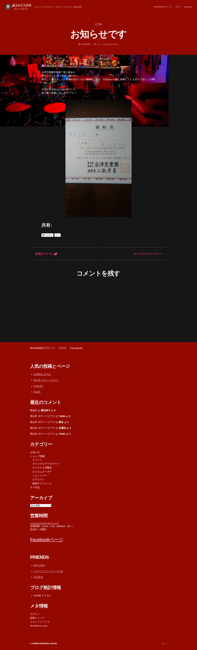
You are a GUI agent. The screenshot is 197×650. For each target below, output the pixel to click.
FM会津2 (38, 386)
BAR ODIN (39, 565)
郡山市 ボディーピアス (46, 380)
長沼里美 (38, 577)
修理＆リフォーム (42, 483)
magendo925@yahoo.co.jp (44, 523)
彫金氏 (37, 391)
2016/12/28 (86, 44)
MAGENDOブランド (163, 7)
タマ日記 (98, 24)
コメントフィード (40, 621)
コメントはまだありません (108, 44)
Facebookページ (46, 539)
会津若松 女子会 (42, 374)
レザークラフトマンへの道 (48, 571)
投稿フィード (37, 618)
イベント (37, 459)
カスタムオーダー (42, 471)
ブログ (178, 7)
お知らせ (35, 452)
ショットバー (39, 475)
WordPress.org (38, 625)
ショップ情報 (37, 456)
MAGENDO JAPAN (48, 643)
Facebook (188, 7)
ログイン (35, 614)
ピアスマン (38, 479)
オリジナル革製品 (42, 467)
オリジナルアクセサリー (46, 463)
